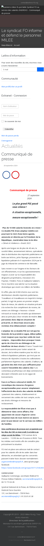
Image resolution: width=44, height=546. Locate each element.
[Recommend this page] (15, 175)
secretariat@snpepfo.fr (32, 479)
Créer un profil (16, 86)
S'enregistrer (6, 140)
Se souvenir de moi (13, 121)
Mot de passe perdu (10, 135)
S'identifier (9, 129)
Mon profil (5, 86)
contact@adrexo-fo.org (29, 2)
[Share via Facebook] (6, 175)
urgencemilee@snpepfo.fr (12, 461)
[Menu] (20, 21)
